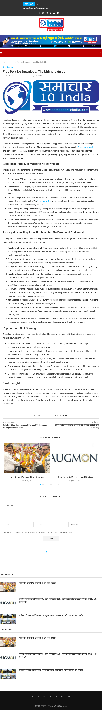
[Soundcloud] (62, 13)
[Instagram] (47, 13)
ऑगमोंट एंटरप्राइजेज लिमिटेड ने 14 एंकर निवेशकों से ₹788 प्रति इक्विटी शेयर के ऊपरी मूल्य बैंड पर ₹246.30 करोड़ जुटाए (58, 600)
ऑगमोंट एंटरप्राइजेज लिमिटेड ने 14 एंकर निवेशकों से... (75, 477)
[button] (38, 4)
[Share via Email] (66, 415)
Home (5, 62)
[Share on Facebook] (57, 415)
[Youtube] (58, 13)
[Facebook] (39, 13)
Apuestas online (44, 201)
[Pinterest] (50, 13)
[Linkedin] (54, 13)
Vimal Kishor (17, 76)
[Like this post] (55, 415)
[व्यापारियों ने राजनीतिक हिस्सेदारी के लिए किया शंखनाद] (27, 458)
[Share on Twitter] (60, 415)
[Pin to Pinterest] (63, 415)
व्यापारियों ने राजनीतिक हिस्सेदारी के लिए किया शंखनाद (27, 477)
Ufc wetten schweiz (85, 147)
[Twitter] (43, 13)
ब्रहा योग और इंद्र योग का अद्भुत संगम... (34, 8)
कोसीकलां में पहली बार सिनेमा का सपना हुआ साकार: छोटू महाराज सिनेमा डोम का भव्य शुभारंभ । (52, 615)
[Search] (100, 53)
